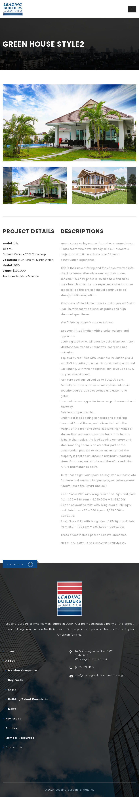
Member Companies (23, 670)
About (10, 660)
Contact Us (13, 747)
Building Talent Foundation (29, 699)
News (12, 709)
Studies (11, 728)
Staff (12, 689)
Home (9, 651)
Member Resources (19, 737)
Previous (7, 185)
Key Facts (15, 680)
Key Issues (13, 718)
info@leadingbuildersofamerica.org (99, 675)
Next (131, 185)
